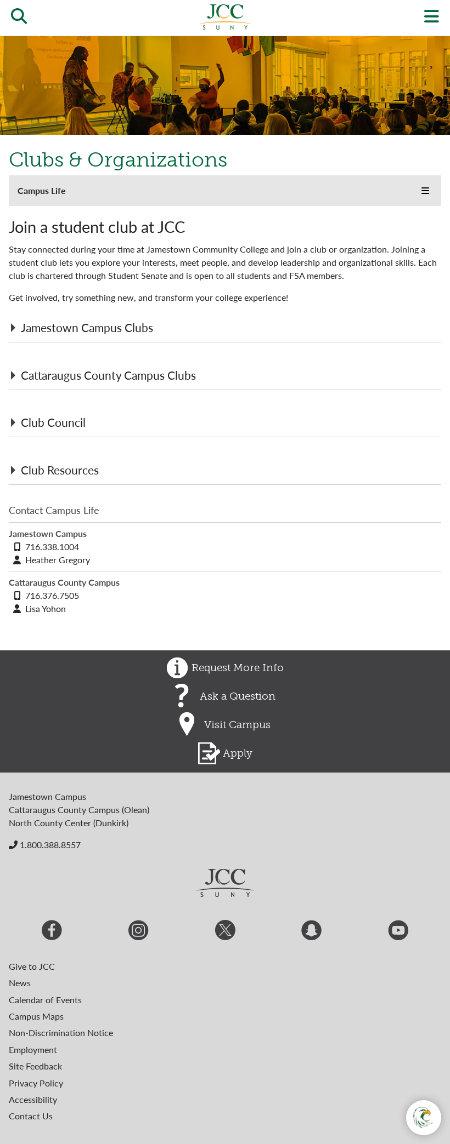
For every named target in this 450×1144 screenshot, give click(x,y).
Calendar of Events (45, 999)
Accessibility (33, 1099)
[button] (425, 190)
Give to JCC (32, 966)
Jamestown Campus (47, 796)
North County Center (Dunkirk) (68, 822)
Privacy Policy (36, 1083)
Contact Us (31, 1115)
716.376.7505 (52, 595)
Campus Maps (36, 1016)
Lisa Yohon (45, 608)
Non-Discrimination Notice (61, 1032)
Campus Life (42, 190)
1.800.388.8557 (49, 844)
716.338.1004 (52, 546)
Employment (33, 1049)
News (20, 982)
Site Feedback (35, 1066)
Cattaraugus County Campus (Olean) (79, 809)
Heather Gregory (57, 559)
